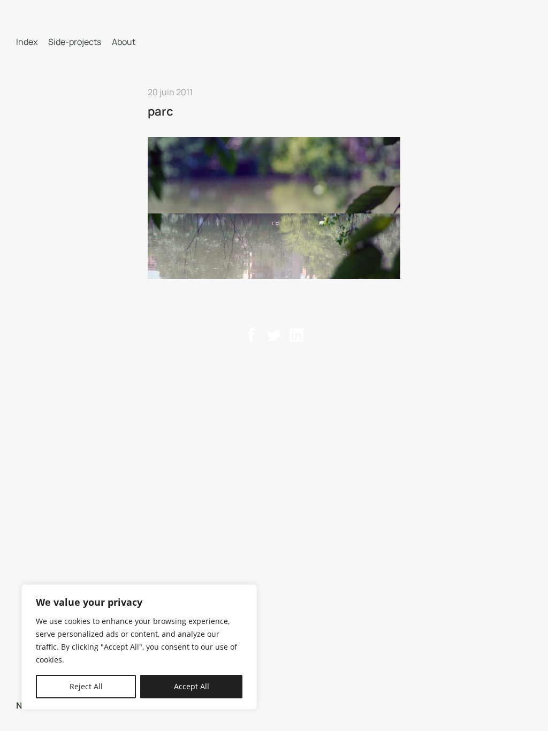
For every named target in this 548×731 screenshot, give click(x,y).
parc (160, 111)
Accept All (191, 686)
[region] (139, 647)
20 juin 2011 (170, 92)
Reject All (86, 686)
